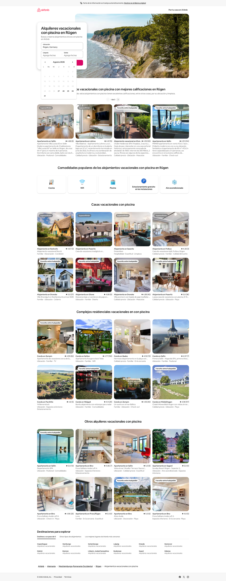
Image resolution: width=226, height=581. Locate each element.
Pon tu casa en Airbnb (178, 10)
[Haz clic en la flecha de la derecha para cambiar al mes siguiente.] (72, 62)
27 (59, 91)
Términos (67, 577)
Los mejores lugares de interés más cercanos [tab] (102, 537)
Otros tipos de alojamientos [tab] (70, 537)
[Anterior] (108, 99)
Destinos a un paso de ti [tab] (46, 537)
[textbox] (51, 55)
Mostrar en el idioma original (135, 3)
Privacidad (58, 577)
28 (63, 91)
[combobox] (62, 47)
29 (68, 91)
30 (73, 91)
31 (45, 96)
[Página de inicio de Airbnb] (43, 10)
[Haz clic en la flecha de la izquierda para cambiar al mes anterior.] (45, 62)
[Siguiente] (118, 99)
